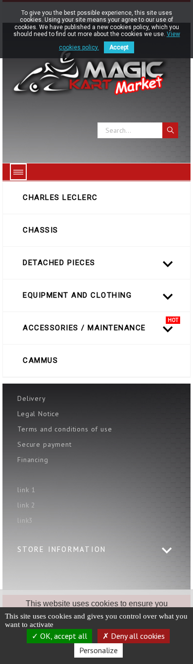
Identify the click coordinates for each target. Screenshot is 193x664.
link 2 (26, 505)
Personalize (98, 650)
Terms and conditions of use (64, 429)
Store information (61, 549)
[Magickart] (96, 72)
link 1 (26, 489)
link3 (25, 520)
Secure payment (44, 444)
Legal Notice (38, 413)
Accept (119, 47)
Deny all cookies (137, 636)
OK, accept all (62, 636)
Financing (32, 459)
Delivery (31, 398)
